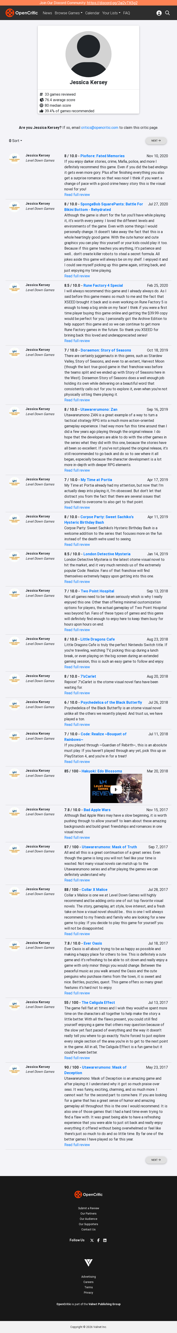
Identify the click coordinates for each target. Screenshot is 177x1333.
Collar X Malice (94, 889)
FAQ (126, 13)
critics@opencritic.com (99, 127)
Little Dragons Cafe (97, 639)
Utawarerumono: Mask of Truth (109, 847)
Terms (88, 1287)
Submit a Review (88, 1208)
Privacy (88, 1292)
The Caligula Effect (98, 1002)
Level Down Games (40, 160)
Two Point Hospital (97, 591)
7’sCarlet (88, 676)
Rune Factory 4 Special (103, 285)
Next (154, 140)
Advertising (88, 1276)
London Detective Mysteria (106, 554)
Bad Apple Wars (97, 809)
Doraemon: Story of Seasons (106, 350)
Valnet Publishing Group (104, 1304)
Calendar (92, 13)
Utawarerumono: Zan (98, 409)
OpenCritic (63, 1304)
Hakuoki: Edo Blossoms (102, 771)
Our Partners (88, 1213)
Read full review (77, 194)
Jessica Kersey (38, 155)
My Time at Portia (96, 479)
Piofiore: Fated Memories (102, 156)
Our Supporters (88, 1224)
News (47, 13)
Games (67, 13)
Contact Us (88, 1229)
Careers (88, 1282)
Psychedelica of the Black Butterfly (111, 702)
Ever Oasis (93, 943)
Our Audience (88, 1219)
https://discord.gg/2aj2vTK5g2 (112, 2)
